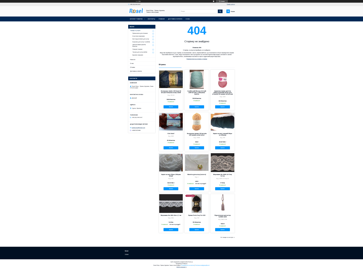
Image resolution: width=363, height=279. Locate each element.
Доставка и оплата (175, 19)
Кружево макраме (137, 55)
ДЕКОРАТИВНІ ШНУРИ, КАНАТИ (139, 45)
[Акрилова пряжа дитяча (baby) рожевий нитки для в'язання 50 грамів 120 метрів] (223, 79)
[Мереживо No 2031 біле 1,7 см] (171, 203)
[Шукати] (220, 11)
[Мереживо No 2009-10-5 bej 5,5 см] (223, 162)
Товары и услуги (135, 30)
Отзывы (132, 67)
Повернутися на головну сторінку (197, 59)
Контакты (151, 19)
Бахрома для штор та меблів (141, 42)
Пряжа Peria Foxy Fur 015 (196, 215)
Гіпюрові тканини (137, 49)
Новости (132, 59)
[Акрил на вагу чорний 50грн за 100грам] (223, 121)
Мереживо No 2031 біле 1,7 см (171, 215)
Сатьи (126, 254)
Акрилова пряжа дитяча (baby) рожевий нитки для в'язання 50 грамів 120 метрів (222, 92)
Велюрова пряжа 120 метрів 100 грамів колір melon (197, 134)
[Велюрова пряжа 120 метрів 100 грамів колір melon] (197, 121)
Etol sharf (171, 133)
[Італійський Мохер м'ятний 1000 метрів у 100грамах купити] (197, 79)
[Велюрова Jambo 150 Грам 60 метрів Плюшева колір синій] (171, 79)
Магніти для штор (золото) (196, 174)
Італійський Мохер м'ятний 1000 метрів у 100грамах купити (196, 92)
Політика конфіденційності (202, 265)
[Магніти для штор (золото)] (197, 162)
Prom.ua (190, 262)
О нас (188, 19)
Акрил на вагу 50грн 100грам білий (171, 175)
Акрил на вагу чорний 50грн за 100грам (222, 134)
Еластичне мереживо (138, 36)
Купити (171, 106)
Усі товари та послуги (226, 237)
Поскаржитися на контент (187, 265)
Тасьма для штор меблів (139, 52)
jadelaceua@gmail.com (138, 127)
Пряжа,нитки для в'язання (140, 33)
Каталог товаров (136, 19)
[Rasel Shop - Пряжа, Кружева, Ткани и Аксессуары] (136, 14)
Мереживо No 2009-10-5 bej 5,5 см (222, 175)
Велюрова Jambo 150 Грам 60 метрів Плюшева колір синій (171, 91)
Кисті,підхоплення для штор (140, 39)
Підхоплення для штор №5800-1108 (222, 216)
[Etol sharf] (171, 121)
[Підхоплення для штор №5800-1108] (223, 203)
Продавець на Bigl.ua (181, 263)
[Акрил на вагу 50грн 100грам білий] (171, 162)
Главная (162, 19)
